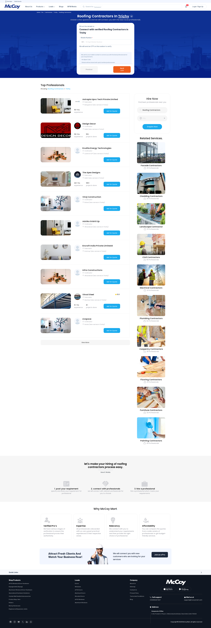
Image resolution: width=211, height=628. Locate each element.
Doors (77, 583)
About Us (28, 6)
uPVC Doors (79, 590)
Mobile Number (87, 37)
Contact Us (133, 590)
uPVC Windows (80, 599)
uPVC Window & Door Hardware (19, 583)
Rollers (11, 602)
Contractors (48, 12)
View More (85, 342)
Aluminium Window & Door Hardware (20, 590)
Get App (9, 1)
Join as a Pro (159, 555)
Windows (78, 586)
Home (38, 12)
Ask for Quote (112, 111)
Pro (43, 12)
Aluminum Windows (81, 602)
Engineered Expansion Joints (18, 609)
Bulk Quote (18, 1)
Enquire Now (152, 126)
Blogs (61, 6)
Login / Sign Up (197, 6)
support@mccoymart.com (193, 600)
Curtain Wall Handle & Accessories (20, 596)
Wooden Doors (80, 596)
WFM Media (71, 6)
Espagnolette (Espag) (16, 586)
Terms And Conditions (137, 596)
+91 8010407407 (155, 600)
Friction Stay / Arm (14, 599)
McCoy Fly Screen (14, 605)
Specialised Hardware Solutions (19, 593)
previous (89, 69)
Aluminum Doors (80, 593)
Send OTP (122, 69)
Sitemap (132, 586)
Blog (131, 599)
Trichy (56, 12)
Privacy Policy (134, 593)
